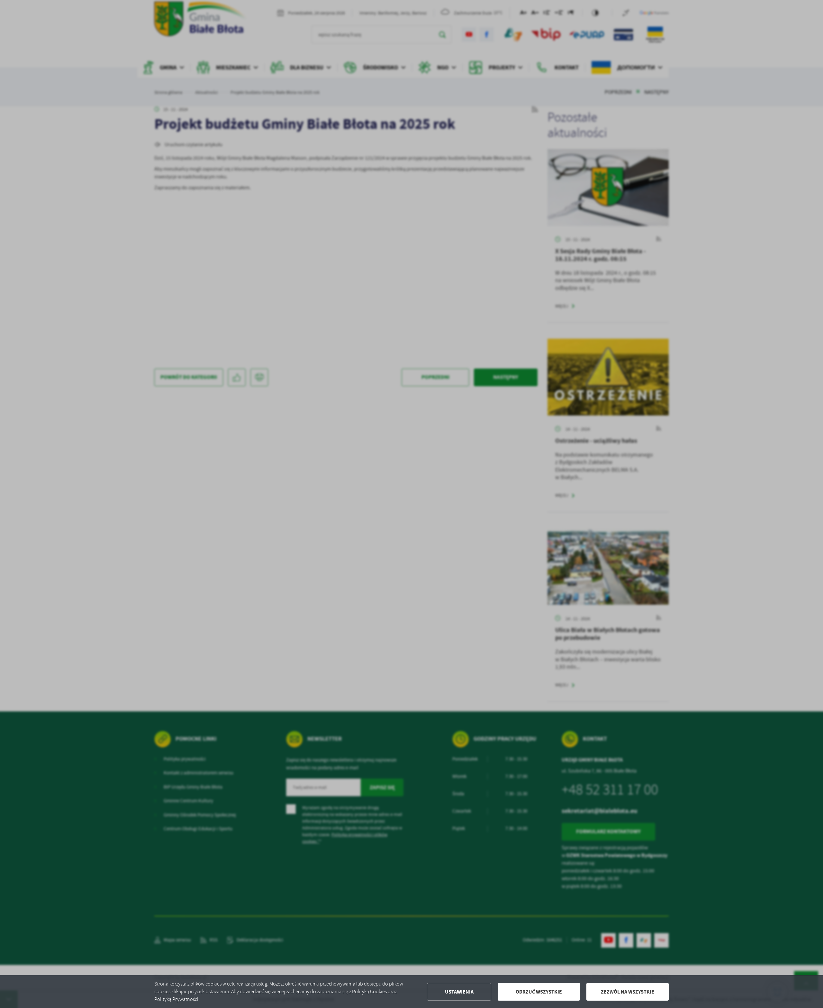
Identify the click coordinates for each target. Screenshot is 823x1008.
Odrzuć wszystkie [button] (539, 991)
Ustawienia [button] (459, 991)
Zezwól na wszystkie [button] (627, 991)
